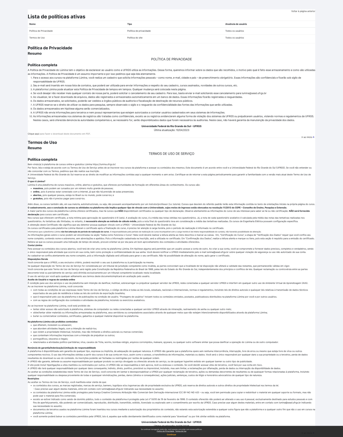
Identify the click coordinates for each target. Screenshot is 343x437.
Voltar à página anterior (303, 11)
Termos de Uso (180, 431)
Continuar (171, 434)
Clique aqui (33, 133)
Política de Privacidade (165, 431)
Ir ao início (307, 137)
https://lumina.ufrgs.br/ (104, 164)
